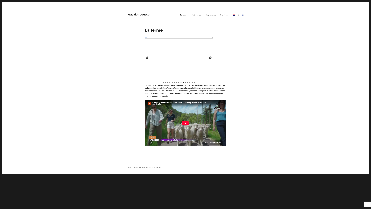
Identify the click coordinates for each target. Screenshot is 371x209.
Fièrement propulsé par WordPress (150, 167)
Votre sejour (197, 15)
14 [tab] (192, 82)
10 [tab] (183, 82)
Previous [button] (147, 57)
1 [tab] (163, 82)
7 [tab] (176, 82)
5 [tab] (172, 82)
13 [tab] (189, 82)
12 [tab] (187, 82)
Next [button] (210, 57)
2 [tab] (165, 82)
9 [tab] (181, 82)
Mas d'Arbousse (139, 14)
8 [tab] (178, 82)
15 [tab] (194, 82)
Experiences (211, 15)
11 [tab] (185, 82)
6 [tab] (174, 82)
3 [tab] (167, 82)
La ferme (183, 15)
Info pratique (224, 15)
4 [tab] (169, 82)
